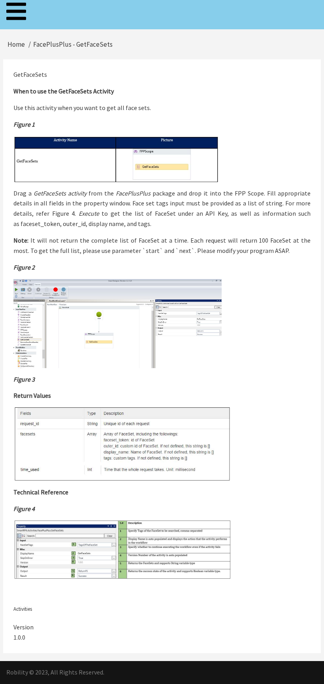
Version (23, 627)
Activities (22, 609)
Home (16, 44)
